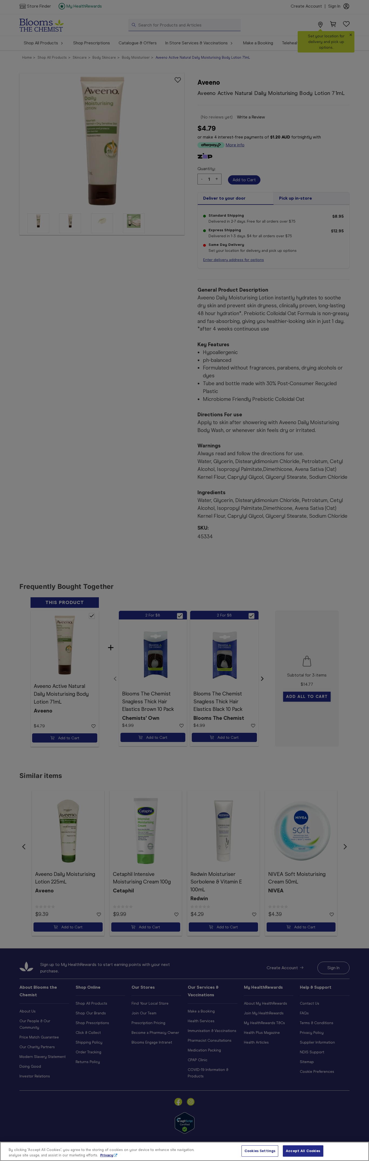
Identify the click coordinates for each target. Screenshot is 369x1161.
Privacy (106, 1155)
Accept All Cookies (303, 1151)
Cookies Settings (259, 1151)
